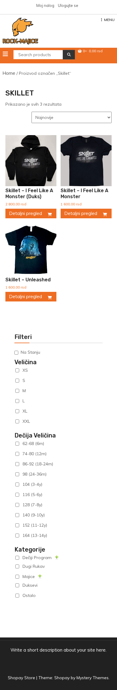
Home (8, 73)
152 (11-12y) (34, 525)
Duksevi (30, 585)
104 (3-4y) (32, 484)
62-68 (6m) (33, 443)
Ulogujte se (68, 5)
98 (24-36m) (34, 474)
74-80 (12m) (34, 453)
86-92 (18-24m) (37, 464)
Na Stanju (30, 352)
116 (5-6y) (32, 494)
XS (25, 370)
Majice (28, 576)
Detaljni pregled (25, 213)
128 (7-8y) (32, 504)
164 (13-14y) (34, 535)
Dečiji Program (37, 557)
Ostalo (29, 595)
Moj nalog (45, 5)
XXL (26, 421)
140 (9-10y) (33, 515)
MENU (109, 19)
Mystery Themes (92, 677)
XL (24, 411)
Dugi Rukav (33, 566)
